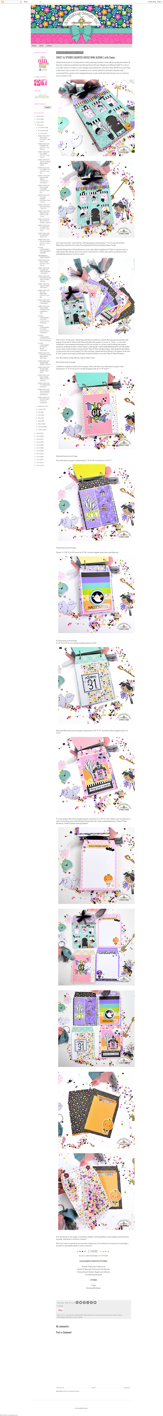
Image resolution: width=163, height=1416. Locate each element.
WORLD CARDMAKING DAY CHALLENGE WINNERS (44, 250)
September (41, 406)
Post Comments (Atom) (71, 1391)
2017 (38, 448)
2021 (38, 436)
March (40, 424)
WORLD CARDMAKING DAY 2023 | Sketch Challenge (43, 346)
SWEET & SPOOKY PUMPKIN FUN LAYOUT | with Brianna (44, 146)
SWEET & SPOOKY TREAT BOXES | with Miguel (44, 285)
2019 (38, 442)
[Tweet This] (80, 1304)
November (41, 130)
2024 (38, 122)
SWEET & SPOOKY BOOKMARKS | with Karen (44, 235)
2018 (38, 445)
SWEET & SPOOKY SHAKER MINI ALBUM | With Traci (44, 369)
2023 (38, 125)
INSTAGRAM (92, 1256)
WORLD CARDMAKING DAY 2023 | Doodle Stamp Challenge (43, 329)
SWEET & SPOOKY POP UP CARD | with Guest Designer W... (44, 400)
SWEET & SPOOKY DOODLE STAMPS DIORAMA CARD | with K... (44, 198)
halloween (71, 1315)
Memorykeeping (61, 1317)
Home (34, 46)
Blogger (85, 1408)
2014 (38, 457)
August (40, 409)
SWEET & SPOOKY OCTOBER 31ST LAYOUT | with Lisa (44, 170)
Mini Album (69, 1317)
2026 (38, 116)
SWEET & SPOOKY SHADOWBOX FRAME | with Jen (44, 221)
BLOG (81, 1256)
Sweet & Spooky (77, 1317)
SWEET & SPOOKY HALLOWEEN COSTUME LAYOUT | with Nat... (44, 189)
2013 (38, 460)
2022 (38, 433)
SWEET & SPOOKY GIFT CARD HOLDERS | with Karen (44, 138)
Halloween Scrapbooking (94, 1315)
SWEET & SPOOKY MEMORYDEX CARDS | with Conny (44, 213)
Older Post (127, 1388)
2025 (38, 119)
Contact (49, 46)
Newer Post (60, 1388)
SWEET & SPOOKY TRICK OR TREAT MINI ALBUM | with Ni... (44, 162)
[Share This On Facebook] (77, 1304)
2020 (38, 439)
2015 (38, 454)
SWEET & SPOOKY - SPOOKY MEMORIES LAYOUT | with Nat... (44, 293)
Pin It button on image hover (9, 1415)
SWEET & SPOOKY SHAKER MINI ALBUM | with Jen (44, 362)
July (39, 412)
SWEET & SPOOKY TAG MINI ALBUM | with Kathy (44, 301)
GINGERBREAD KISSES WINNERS (44, 256)
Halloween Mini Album (81, 1315)
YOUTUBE (103, 1256)
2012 (38, 463)
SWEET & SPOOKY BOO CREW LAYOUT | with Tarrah (44, 154)
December (41, 127)
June (39, 415)
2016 (38, 451)
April (39, 421)
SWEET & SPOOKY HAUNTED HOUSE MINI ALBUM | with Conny (44, 355)
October (41, 133)
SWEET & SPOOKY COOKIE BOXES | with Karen (44, 385)
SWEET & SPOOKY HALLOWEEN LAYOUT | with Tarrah (44, 262)
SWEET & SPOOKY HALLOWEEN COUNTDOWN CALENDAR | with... (44, 309)
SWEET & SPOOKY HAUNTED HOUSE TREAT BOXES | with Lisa (44, 278)
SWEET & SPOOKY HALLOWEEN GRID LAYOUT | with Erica (44, 377)
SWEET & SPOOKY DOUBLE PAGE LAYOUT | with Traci (44, 228)
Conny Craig (64, 1315)
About (41, 46)
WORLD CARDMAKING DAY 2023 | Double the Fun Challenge (43, 319)
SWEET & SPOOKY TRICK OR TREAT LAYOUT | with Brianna (44, 242)
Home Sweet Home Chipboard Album (112, 1315)
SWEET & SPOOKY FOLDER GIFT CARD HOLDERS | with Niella (44, 270)
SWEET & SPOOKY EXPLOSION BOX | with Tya (44, 206)
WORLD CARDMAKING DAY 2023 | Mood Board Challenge (44, 338)
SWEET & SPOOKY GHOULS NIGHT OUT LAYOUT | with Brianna (44, 392)
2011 (38, 465)
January (41, 430)
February (41, 427)
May (39, 418)
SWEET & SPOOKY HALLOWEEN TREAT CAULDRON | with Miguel (44, 179)
